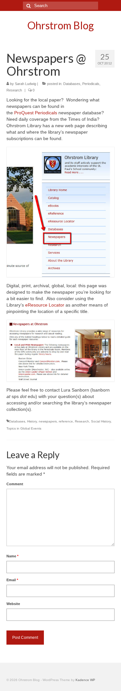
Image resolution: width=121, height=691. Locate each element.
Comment (14, 484)
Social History (101, 421)
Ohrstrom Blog (60, 25)
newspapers (48, 421)
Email (12, 580)
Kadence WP (85, 680)
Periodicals (90, 84)
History (32, 421)
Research (14, 90)
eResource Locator (45, 305)
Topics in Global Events (23, 428)
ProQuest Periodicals (35, 112)
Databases (71, 84)
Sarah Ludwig (25, 84)
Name (12, 556)
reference (66, 421)
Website (13, 604)
